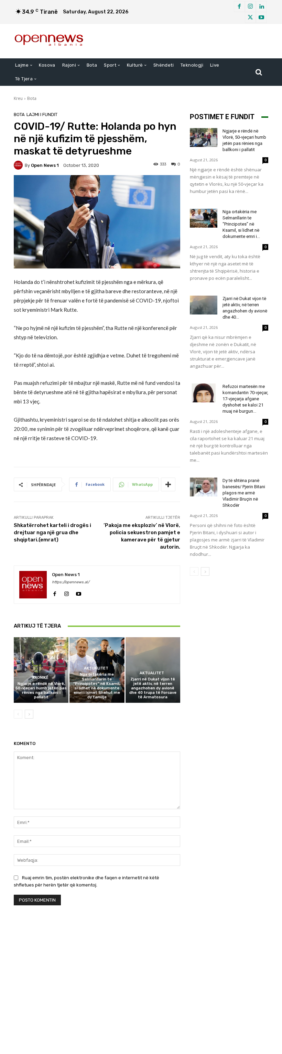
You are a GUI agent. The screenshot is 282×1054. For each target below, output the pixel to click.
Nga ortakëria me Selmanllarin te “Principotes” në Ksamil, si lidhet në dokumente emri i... (241, 224)
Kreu (18, 98)
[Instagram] (250, 6)
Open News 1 (45, 165)
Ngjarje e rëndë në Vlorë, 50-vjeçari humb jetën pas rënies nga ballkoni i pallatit (41, 690)
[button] (258, 72)
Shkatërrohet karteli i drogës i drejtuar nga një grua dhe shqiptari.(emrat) (52, 532)
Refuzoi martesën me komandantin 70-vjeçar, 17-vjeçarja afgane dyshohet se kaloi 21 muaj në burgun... (245, 399)
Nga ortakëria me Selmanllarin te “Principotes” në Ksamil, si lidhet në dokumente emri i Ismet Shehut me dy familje (96, 685)
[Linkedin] (261, 6)
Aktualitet (96, 668)
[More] (168, 484)
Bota (31, 98)
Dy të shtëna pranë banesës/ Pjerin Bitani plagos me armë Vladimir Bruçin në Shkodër (244, 493)
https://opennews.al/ (70, 582)
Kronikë (40, 677)
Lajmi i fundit (41, 114)
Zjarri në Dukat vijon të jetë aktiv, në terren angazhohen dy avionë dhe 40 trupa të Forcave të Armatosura (152, 688)
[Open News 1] (19, 165)
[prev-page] (18, 714)
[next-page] (29, 714)
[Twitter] (250, 17)
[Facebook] (239, 6)
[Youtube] (261, 17)
